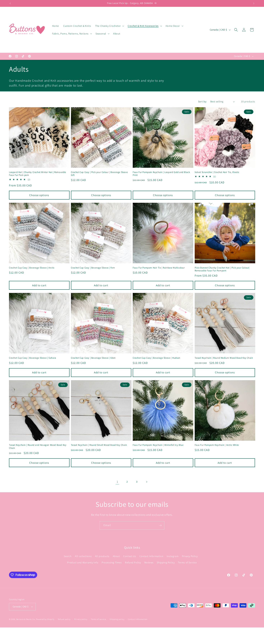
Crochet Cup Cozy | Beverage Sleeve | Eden (93, 357)
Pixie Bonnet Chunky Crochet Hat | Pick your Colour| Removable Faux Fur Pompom (222, 269)
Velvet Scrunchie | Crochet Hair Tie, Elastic (217, 172)
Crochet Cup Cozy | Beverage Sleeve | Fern (93, 267)
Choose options (39, 195)
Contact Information (151, 556)
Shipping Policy (166, 562)
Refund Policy (133, 562)
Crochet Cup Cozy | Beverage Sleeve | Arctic (32, 267)
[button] (109, 26)
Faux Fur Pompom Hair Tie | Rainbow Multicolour (159, 267)
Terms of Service (187, 562)
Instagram (173, 556)
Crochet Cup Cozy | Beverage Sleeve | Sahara (32, 357)
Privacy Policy (190, 556)
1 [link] (117, 482)
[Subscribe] (160, 525)
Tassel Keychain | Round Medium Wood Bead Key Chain (224, 357)
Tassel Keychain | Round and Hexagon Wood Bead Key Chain (37, 447)
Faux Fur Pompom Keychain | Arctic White (217, 445)
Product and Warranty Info (82, 562)
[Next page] (146, 482)
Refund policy (64, 619)
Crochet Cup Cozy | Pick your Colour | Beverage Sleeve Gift (99, 174)
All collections (83, 556)
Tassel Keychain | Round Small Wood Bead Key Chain (99, 445)
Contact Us (129, 556)
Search (68, 556)
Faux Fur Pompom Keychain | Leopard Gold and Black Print (161, 174)
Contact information (137, 619)
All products (102, 556)
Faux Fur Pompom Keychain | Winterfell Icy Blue (158, 445)
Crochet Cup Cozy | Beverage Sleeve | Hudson (156, 357)
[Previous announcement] (10, 3)
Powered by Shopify (45, 619)
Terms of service (98, 619)
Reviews (149, 562)
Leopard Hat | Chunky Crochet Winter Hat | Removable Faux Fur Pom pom (37, 174)
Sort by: (202, 101)
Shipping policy (117, 619)
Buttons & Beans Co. (25, 619)
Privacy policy (80, 619)
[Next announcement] (254, 3)
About (116, 556)
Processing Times (112, 562)
